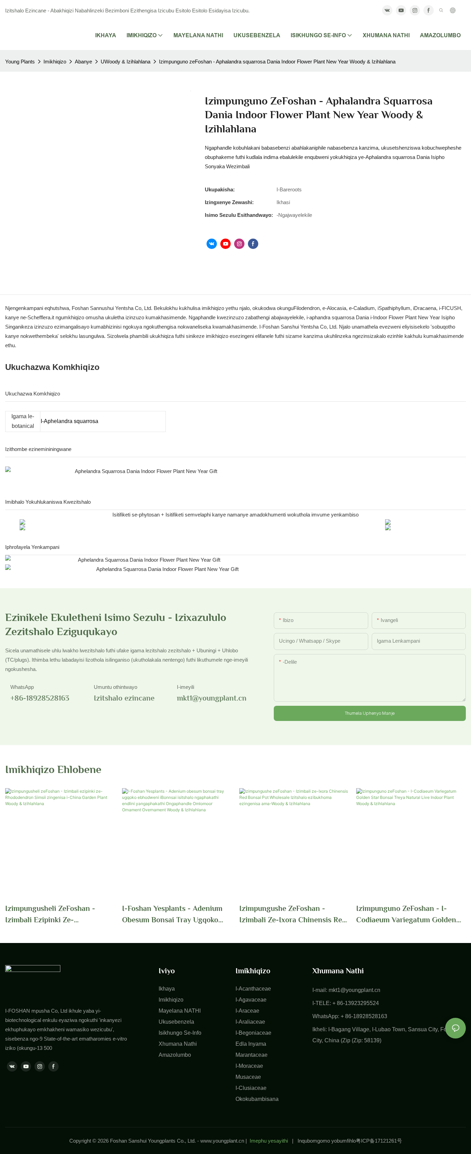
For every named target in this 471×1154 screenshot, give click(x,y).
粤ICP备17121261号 (379, 1141)
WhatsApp (22, 687)
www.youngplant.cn (222, 1141)
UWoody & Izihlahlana (125, 61)
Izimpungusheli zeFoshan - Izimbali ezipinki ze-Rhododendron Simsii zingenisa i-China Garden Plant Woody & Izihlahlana (58, 914)
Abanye (83, 61)
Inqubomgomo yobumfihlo (327, 1141)
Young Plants (20, 61)
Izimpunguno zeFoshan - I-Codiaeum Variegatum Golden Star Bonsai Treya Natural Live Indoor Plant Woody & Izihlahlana (407, 914)
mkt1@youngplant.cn (354, 990)
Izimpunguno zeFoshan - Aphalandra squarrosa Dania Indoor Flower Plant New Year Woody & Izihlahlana (277, 61)
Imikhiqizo (54, 61)
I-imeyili (185, 687)
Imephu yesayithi (269, 1141)
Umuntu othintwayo (115, 687)
